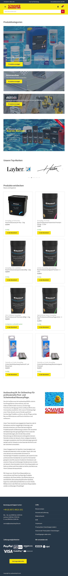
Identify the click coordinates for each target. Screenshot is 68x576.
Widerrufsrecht (39, 516)
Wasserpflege (8, 220)
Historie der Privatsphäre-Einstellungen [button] (47, 531)
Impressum (38, 523)
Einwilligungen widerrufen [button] (43, 534)
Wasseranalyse (39, 509)
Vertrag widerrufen (18, 561)
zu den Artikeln (13, 139)
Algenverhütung (52, 268)
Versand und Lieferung (41, 512)
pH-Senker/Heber (16, 220)
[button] (5, 169)
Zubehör (39, 268)
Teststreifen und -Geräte (10, 362)
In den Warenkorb (12, 233)
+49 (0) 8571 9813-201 (13, 509)
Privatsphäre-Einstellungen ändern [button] (45, 527)
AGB (36, 520)
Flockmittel (46, 220)
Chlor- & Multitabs (16, 268)
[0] (62, 7)
